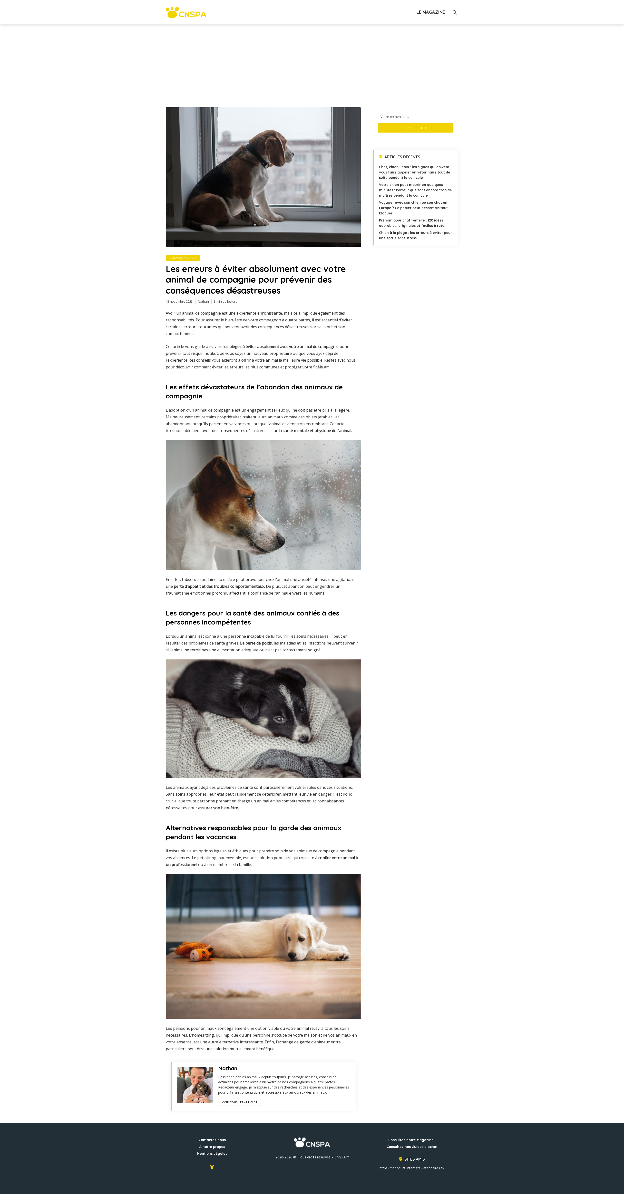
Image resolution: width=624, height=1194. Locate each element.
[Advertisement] (312, 61)
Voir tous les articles (239, 1102)
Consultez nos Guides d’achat (412, 1147)
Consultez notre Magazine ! (412, 1140)
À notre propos (212, 1147)
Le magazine (431, 12)
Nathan (203, 301)
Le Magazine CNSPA (182, 258)
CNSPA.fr (341, 1157)
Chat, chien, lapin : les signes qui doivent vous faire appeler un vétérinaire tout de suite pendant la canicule (414, 172)
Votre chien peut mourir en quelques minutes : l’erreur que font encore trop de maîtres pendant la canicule (415, 190)
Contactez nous (212, 1140)
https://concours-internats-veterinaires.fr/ (412, 1168)
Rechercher (415, 127)
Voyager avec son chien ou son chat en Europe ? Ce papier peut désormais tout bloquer (413, 207)
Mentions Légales (212, 1153)
